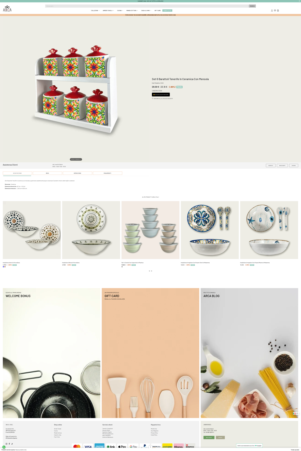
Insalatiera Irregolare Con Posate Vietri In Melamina (195, 262)
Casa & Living (145, 10)
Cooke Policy (154, 435)
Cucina (119, 10)
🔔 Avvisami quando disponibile (160, 94)
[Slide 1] (149, 271)
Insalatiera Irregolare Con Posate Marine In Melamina (255, 262)
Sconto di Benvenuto (107, 437)
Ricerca (252, 6)
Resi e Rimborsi (106, 435)
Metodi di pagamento (107, 433)
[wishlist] (274, 10)
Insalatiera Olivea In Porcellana (70, 262)
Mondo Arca (154, 428)
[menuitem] (95, 10)
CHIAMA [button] (294, 165)
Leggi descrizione (157, 90)
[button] (76, 89)
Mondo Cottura (131, 10)
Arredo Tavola (107, 10)
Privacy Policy (154, 433)
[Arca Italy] (7, 8)
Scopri (144, 15)
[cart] (277, 10)
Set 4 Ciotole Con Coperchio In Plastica (132, 262)
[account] (272, 10)
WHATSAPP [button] (282, 165)
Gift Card (158, 10)
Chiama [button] (220, 437)
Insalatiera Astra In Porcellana (11, 262)
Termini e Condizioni (107, 428)
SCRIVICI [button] (270, 165)
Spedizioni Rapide (107, 432)
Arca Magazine (154, 430)
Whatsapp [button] (209, 437)
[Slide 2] (151, 271)
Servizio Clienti (106, 430)
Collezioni (94, 10)
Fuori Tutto (167, 10)
